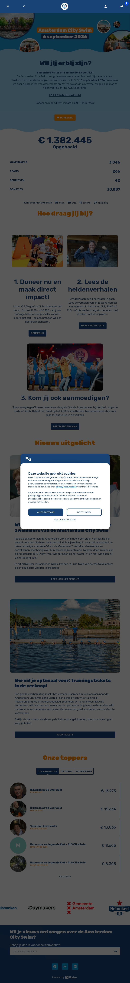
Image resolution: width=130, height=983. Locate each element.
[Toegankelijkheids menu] (126, 3)
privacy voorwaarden (66, 487)
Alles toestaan (46, 512)
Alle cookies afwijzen (65, 520)
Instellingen (84, 512)
